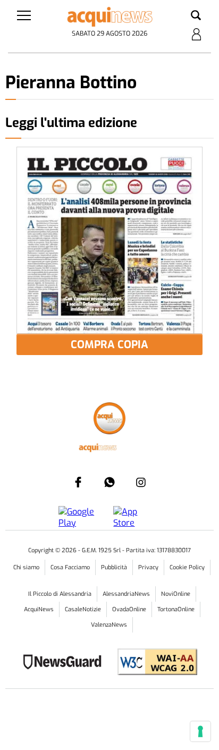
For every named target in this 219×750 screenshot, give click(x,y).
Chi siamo (26, 567)
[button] (196, 16)
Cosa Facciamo (70, 567)
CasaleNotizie (83, 609)
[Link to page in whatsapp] (109, 482)
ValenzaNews (109, 625)
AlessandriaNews (126, 594)
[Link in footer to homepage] (109, 419)
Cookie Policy (187, 567)
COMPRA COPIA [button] (109, 345)
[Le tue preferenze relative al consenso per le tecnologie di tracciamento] (200, 731)
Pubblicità (114, 567)
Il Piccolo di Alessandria (59, 594)
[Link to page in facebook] (78, 482)
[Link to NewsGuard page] (66, 663)
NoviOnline (175, 594)
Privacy (148, 567)
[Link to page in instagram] (140, 482)
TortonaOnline (176, 609)
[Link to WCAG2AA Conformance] (153, 663)
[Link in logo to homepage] (109, 17)
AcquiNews (39, 609)
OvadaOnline (129, 609)
